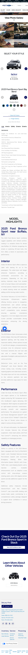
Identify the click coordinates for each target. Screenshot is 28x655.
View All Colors (14, 115)
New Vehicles (4, 633)
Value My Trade (22, 637)
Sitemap (15, 651)
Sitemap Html (19, 651)
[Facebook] (3, 623)
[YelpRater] (9, 623)
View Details (14, 585)
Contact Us (8, 606)
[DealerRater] (12, 623)
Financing (22, 631)
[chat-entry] (5, 328)
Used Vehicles (5, 636)
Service (12, 631)
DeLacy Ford (3, 651)
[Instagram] (6, 623)
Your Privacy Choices (11, 643)
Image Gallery (14, 118)
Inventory (5, 631)
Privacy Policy (7, 651)
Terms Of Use (10, 652)
